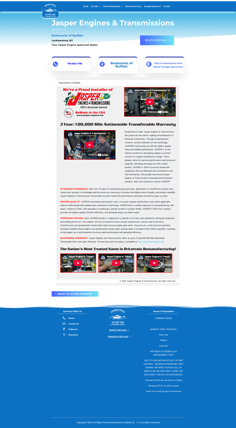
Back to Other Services (75, 293)
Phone (71, 318)
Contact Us (73, 324)
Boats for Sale (118, 330)
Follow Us (73, 329)
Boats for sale (156, 40)
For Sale (94, 6)
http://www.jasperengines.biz (151, 242)
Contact (166, 6)
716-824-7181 (74, 63)
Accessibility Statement (149, 422)
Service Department (111, 6)
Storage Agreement (152, 6)
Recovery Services (133, 6)
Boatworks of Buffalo (121, 64)
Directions (73, 335)
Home (85, 6)
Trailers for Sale (118, 337)
